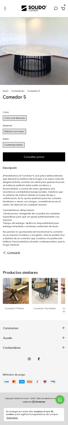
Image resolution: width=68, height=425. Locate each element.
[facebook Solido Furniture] (38, 358)
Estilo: (15, 138)
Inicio (5, 90)
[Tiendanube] (34, 402)
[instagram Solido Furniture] (29, 358)
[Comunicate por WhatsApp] (60, 399)
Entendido (12, 417)
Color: (16, 112)
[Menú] (6, 9)
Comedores (18, 90)
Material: (18, 125)
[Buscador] (55, 9)
